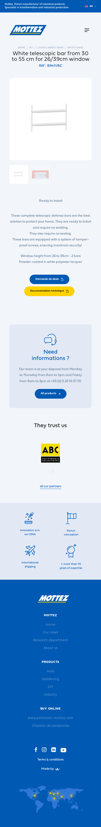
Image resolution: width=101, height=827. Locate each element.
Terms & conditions (50, 759)
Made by (47, 768)
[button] (53, 472)
